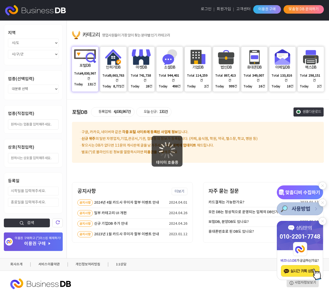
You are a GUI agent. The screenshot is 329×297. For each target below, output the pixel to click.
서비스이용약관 (49, 264)
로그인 (206, 9)
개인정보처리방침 (88, 264)
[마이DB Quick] (299, 192)
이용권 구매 (267, 9)
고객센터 (243, 9)
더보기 (180, 191)
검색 (30, 223)
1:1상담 (121, 264)
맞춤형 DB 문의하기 (304, 9)
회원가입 (224, 9)
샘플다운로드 (311, 112)
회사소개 (16, 264)
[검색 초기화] (57, 223)
